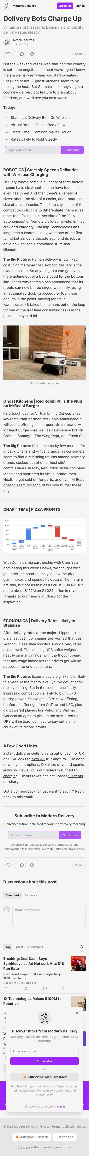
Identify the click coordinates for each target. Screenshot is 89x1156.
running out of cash (56, 753)
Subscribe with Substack (47, 1077)
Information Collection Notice (52, 1090)
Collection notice (74, 1126)
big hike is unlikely (70, 676)
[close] (77, 1013)
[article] (44, 973)
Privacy (44, 1126)
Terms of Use (64, 1086)
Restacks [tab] (31, 895)
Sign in (80, 6)
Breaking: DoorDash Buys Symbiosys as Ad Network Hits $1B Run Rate (33, 964)
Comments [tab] (13, 895)
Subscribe (65, 6)
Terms (56, 1126)
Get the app (65, 1137)
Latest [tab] (19, 947)
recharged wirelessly (53, 287)
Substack (24, 1147)
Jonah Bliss (28, 983)
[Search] (81, 947)
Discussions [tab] (35, 947)
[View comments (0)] (22, 54)
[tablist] (21, 895)
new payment (14, 765)
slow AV (38, 759)
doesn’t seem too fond (22, 485)
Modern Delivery (24, 40)
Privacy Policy (44, 1094)
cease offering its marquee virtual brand (43, 425)
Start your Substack (33, 1137)
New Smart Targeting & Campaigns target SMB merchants (33, 976)
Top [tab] (8, 947)
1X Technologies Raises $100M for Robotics (33, 1001)
